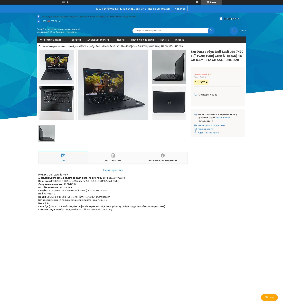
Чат (272, 297)
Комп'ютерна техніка (51, 40)
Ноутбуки (73, 46)
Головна (179, 40)
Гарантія (120, 40)
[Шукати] (211, 30)
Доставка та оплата (98, 40)
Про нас (164, 40)
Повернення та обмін (142, 40)
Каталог (180, 8)
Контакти (76, 40)
